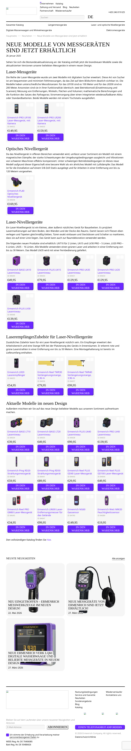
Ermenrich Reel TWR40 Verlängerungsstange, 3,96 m (80, 375)
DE (90, 16)
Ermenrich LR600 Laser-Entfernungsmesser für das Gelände (50, 512)
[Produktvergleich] (99, 16)
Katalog (59, 3)
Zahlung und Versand (50, 7)
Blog (65, 7)
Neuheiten (74, 7)
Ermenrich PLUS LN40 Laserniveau (79, 433)
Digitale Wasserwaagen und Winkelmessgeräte (29, 30)
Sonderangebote (83, 701)
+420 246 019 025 (116, 12)
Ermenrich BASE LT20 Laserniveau (49, 433)
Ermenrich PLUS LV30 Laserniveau (18, 310)
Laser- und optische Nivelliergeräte (108, 24)
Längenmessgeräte (57, 24)
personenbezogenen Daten (23, 737)
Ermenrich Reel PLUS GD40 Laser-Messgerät (80, 472)
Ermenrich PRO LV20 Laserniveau (109, 271)
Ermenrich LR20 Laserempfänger (16, 374)
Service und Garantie (85, 695)
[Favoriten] (106, 16)
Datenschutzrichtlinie (85, 736)
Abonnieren (57, 727)
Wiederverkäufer (63, 10)
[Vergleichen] (31, 104)
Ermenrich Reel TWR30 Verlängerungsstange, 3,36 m (49, 375)
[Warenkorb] (113, 16)
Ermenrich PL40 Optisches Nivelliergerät (15, 193)
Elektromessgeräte (115, 30)
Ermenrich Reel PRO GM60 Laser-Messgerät (19, 511)
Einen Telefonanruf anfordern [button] (100, 727)
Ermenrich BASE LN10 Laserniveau (19, 271)
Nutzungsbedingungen (86, 692)
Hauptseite (11, 35)
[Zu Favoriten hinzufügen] (28, 104)
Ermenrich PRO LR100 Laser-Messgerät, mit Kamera (19, 120)
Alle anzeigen (118, 558)
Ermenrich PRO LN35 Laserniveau (79, 271)
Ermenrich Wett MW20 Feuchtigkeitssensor (110, 511)
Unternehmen (47, 3)
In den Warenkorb (20, 137)
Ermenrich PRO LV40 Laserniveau (109, 433)
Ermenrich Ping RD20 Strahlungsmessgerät (19, 472)
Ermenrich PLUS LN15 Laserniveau (49, 271)
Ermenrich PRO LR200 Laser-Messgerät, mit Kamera (49, 120)
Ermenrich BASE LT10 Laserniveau (18, 433)
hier (49, 539)
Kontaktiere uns (113, 695)
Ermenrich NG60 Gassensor (76, 511)
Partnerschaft (46, 10)
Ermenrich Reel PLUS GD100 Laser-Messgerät (110, 472)
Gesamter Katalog (15, 24)
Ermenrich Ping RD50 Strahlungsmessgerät (49, 472)
